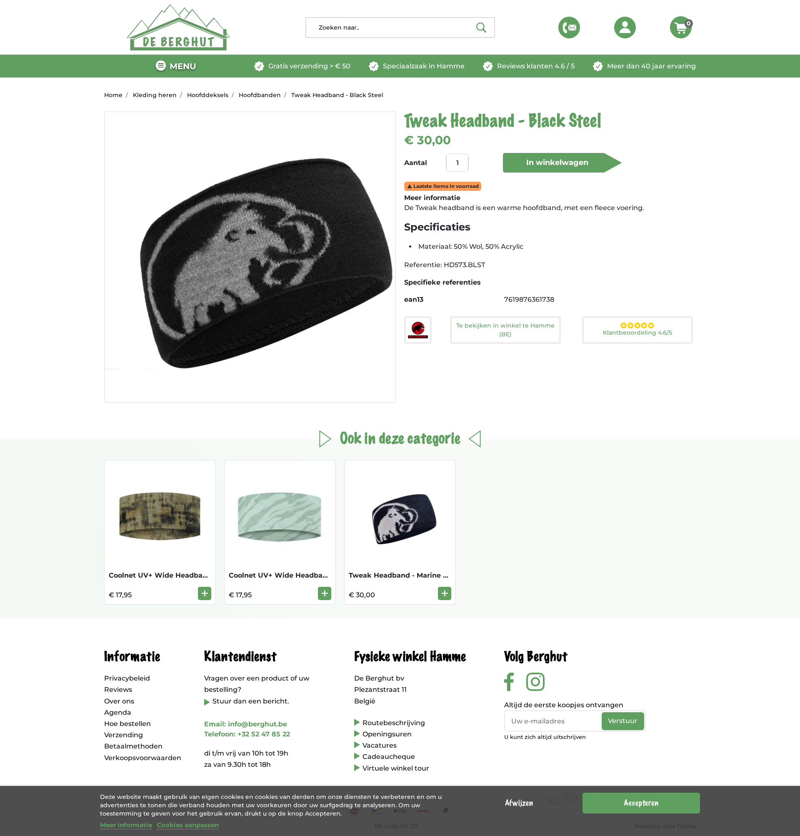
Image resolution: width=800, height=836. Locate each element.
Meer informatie (126, 825)
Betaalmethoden (133, 746)
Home (113, 95)
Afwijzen (519, 803)
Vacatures (379, 745)
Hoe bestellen (127, 724)
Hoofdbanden (260, 95)
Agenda (117, 712)
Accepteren (641, 803)
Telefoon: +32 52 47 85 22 (247, 734)
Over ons (119, 701)
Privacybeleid (127, 678)
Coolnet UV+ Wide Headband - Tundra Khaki (187, 575)
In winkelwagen (557, 162)
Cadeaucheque (388, 757)
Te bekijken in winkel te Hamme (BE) (505, 330)
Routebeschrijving (393, 723)
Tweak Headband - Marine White (407, 575)
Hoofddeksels (207, 95)
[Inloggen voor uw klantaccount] (625, 27)
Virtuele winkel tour (395, 768)
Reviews (118, 689)
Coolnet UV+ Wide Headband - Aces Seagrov (307, 575)
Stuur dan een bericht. (250, 701)
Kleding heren (155, 95)
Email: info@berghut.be (245, 724)
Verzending (123, 735)
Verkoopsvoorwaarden (142, 758)
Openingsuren (387, 734)
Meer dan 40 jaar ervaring (651, 66)
